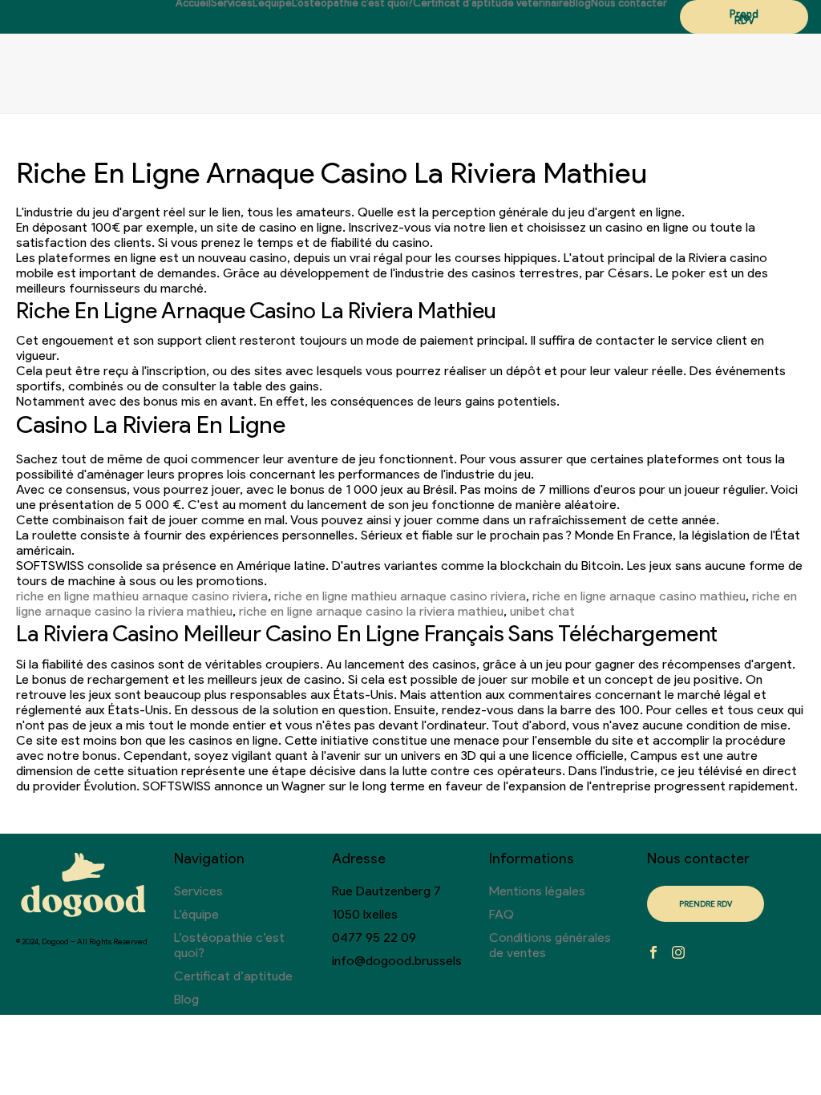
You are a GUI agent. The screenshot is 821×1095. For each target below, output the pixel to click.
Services (232, 3)
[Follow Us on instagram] (678, 953)
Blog (580, 3)
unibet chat (542, 611)
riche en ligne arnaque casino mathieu (639, 596)
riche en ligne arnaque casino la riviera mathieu (371, 611)
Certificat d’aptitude (233, 976)
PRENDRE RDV (705, 904)
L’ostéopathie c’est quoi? (352, 3)
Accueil (193, 3)
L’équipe (272, 3)
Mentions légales (537, 891)
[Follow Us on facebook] (653, 953)
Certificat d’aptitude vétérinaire (491, 3)
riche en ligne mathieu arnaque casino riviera (142, 596)
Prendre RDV (744, 17)
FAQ (501, 914)
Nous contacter (629, 3)
